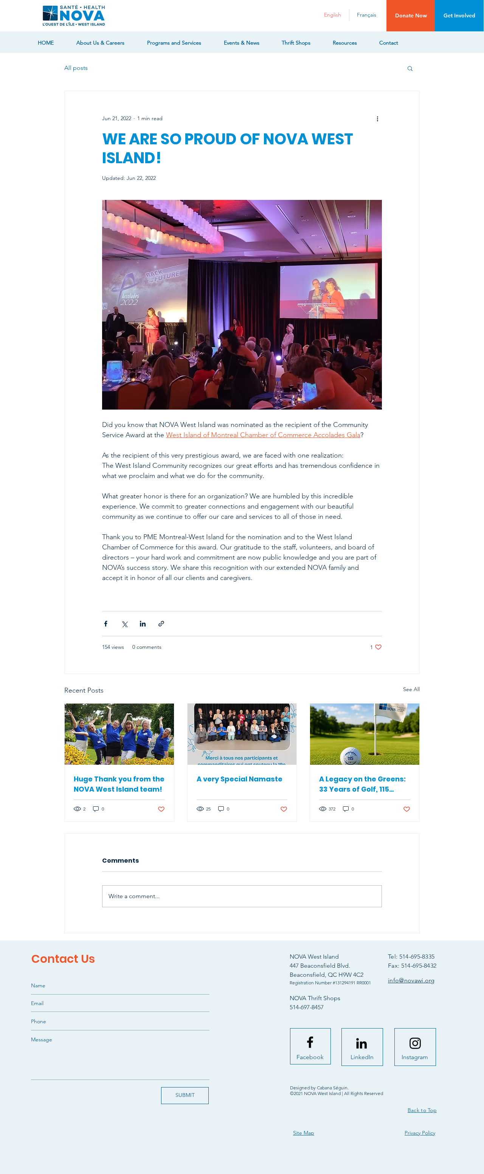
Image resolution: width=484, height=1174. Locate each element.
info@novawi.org (411, 980)
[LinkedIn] (361, 1043)
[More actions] (377, 118)
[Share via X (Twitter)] (124, 623)
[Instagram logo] (415, 1043)
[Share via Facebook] (105, 623)
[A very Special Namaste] (242, 734)
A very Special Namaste (239, 779)
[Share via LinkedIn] (142, 623)
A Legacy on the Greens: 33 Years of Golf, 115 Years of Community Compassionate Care (362, 784)
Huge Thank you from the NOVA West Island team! (119, 784)
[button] (410, 15)
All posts (76, 67)
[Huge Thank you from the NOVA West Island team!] (119, 734)
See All (411, 689)
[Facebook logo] (310, 1042)
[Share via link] (161, 623)
